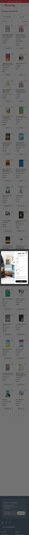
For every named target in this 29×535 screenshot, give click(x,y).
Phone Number (17, 269)
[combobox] (16, 271)
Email (16, 265)
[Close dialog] (26, 253)
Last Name (16, 261)
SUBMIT (21, 281)
